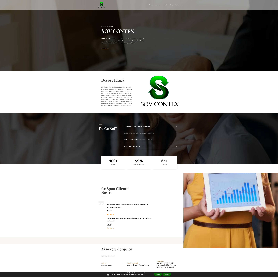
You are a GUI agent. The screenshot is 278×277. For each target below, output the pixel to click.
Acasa (150, 5)
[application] (167, 5)
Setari (108, 275)
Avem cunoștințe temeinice (132, 146)
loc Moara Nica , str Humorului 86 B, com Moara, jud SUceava (166, 265)
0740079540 (106, 265)
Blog (171, 5)
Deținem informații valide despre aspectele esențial (139, 133)
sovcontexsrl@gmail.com (138, 265)
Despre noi (158, 5)
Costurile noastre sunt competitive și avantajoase (138, 139)
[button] (150, 126)
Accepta (158, 274)
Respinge (167, 274)
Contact (177, 5)
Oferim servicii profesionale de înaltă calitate (137, 126)
